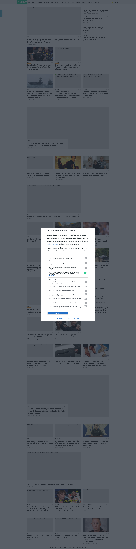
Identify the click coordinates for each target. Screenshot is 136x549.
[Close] (92, 230)
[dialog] (68, 274)
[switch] (85, 258)
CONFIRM (57, 313)
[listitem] (68, 255)
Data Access (68, 318)
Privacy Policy (76, 318)
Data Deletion (60, 318)
